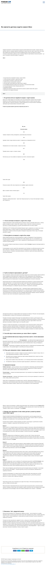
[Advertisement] (23, 15)
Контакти (3, 564)
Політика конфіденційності (10, 564)
